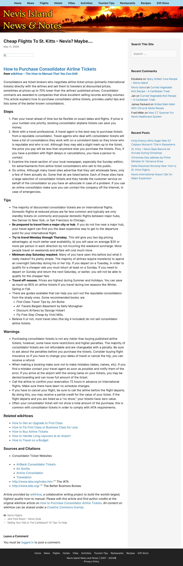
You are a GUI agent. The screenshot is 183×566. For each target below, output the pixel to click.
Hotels (58, 3)
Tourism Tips (106, 3)
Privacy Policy (91, 561)
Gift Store (163, 3)
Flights (44, 3)
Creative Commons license (65, 507)
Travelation (23, 477)
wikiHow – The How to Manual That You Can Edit (44, 73)
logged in (27, 542)
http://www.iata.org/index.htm (32, 481)
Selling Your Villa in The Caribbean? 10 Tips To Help (37, 522)
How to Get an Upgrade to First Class (37, 423)
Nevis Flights (14, 515)
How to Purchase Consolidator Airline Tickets (50, 69)
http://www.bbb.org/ (25, 486)
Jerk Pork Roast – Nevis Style (24, 518)
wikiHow (35, 494)
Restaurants (127, 3)
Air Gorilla (23, 468)
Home (17, 3)
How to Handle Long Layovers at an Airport (41, 436)
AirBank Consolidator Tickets (36, 464)
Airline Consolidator (29, 473)
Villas (71, 3)
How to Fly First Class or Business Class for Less (45, 427)
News (30, 3)
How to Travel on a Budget (30, 440)
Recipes (146, 3)
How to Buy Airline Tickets (30, 431)
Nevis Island (138, 87)
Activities (87, 3)
